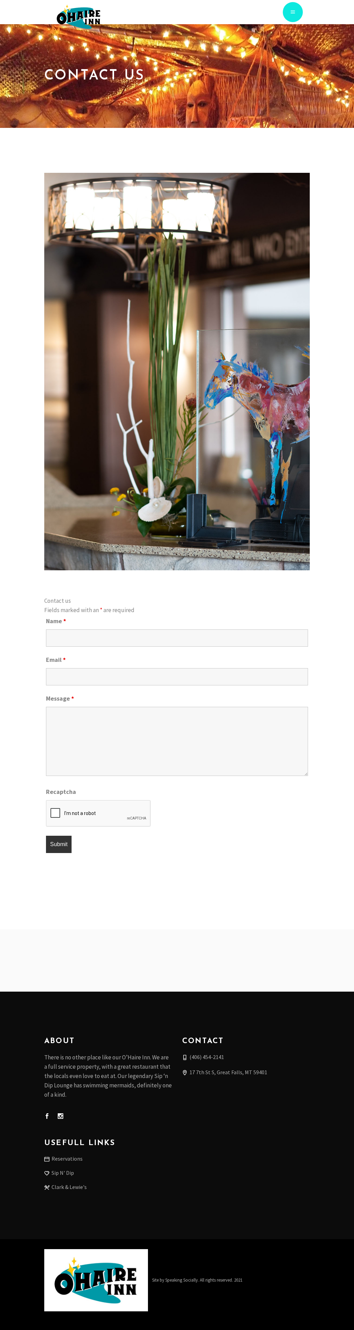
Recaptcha (61, 792)
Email (56, 660)
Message (60, 698)
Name (56, 621)
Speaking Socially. (182, 1280)
